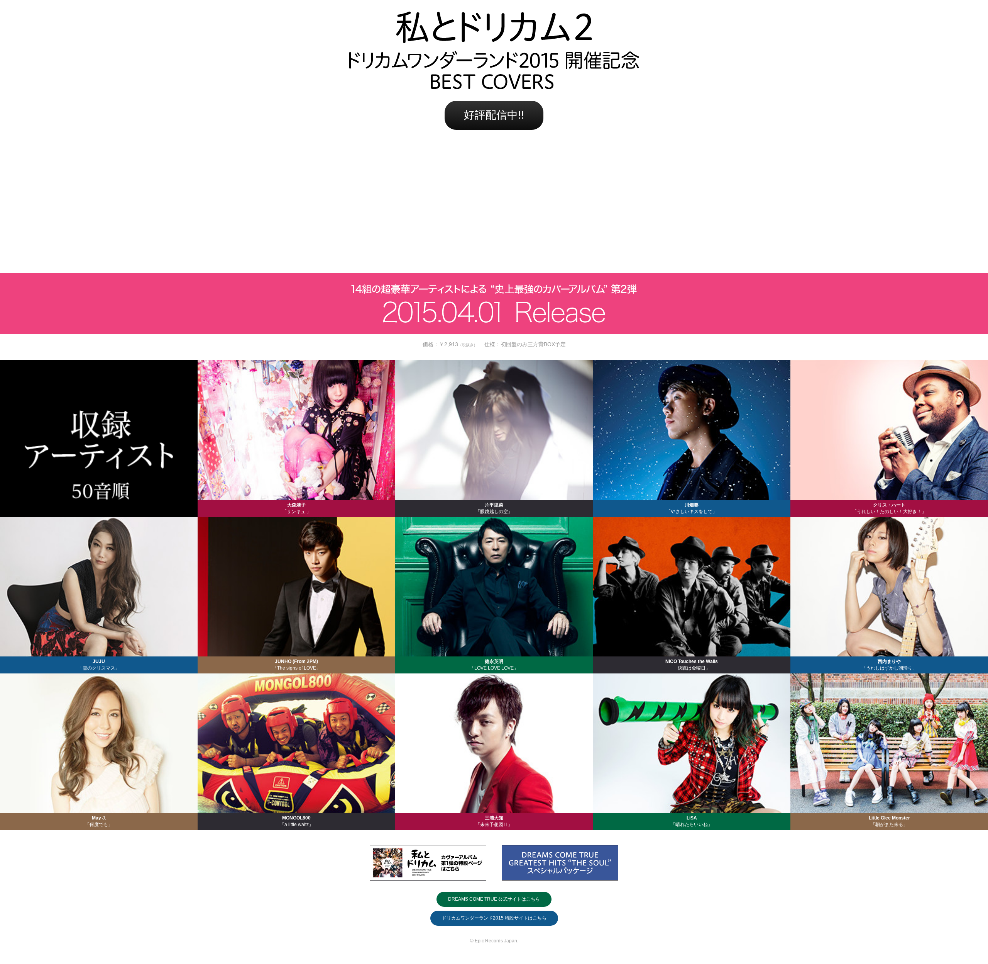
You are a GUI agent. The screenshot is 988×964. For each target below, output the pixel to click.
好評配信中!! (494, 115)
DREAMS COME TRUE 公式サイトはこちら (494, 899)
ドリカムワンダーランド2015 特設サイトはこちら (494, 918)
